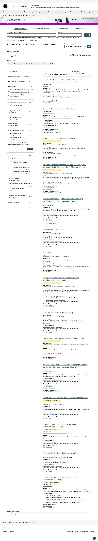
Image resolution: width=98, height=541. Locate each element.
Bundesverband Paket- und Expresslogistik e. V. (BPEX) (55, 286)
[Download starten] (89, 46)
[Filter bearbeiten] (50, 63)
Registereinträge (36, 12)
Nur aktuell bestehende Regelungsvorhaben (20, 92)
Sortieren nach (75, 71)
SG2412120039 (46, 391)
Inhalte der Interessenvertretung (55, 12)
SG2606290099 (46, 132)
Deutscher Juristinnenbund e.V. (50, 316)
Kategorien (60, 32)
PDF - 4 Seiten (55, 130)
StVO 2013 (45, 101)
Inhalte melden (85, 531)
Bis (18, 146)
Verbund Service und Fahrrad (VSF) (51, 404)
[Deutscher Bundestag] (16, 6)
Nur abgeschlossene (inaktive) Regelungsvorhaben (17, 95)
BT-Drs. (46, 96)
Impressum (92, 531)
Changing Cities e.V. (47, 486)
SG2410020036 (46, 130)
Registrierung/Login (87, 12)
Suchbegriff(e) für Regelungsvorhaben (15, 32)
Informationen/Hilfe (19, 12)
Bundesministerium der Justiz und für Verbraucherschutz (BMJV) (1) (21, 161)
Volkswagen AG (46, 371)
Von (8, 146)
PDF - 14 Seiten (55, 192)
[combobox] (70, 35)
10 (70, 55)
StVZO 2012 (45, 223)
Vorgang (53, 96)
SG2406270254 (46, 192)
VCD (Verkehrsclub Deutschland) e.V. (51, 144)
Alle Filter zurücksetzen (14, 76)
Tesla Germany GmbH (48, 233)
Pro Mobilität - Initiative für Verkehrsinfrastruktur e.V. (55, 433)
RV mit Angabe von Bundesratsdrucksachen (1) (21, 186)
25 (73, 55)
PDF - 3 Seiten (55, 132)
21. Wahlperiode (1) (14, 158)
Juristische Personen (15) (16, 105)
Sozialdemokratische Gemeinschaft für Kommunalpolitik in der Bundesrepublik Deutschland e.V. (64, 344)
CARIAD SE (45, 86)
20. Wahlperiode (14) (15, 165)
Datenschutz (78, 531)
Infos (41, 23)
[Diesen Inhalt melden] (60, 130)
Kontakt (72, 12)
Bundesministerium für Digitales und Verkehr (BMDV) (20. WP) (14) (21, 168)
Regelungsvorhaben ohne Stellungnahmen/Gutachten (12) (17, 138)
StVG (44, 102)
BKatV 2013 (45, 222)
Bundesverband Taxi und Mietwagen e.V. (52, 256)
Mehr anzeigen (47, 92)
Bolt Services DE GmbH (48, 113)
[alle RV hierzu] (58, 96)
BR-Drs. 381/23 (49, 296)
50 (75, 55)
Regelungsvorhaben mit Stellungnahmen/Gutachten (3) (17, 134)
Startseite (6, 12)
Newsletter (15, 528)
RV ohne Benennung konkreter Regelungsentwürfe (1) (17, 189)
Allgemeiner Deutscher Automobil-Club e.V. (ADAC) (54, 173)
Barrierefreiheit (70, 531)
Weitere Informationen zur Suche (58, 38)
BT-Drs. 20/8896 (46, 265)
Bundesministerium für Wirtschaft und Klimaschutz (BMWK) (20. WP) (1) (21, 172)
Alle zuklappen (27, 76)
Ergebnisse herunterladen (70, 43)
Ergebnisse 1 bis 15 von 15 (13, 51)
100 (78, 55)
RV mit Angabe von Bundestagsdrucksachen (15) (21, 183)
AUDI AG (45, 205)
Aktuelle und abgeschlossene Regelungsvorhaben (21, 89)
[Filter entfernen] (52, 63)
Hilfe (4, 528)
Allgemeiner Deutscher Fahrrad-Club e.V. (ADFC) (54, 457)
